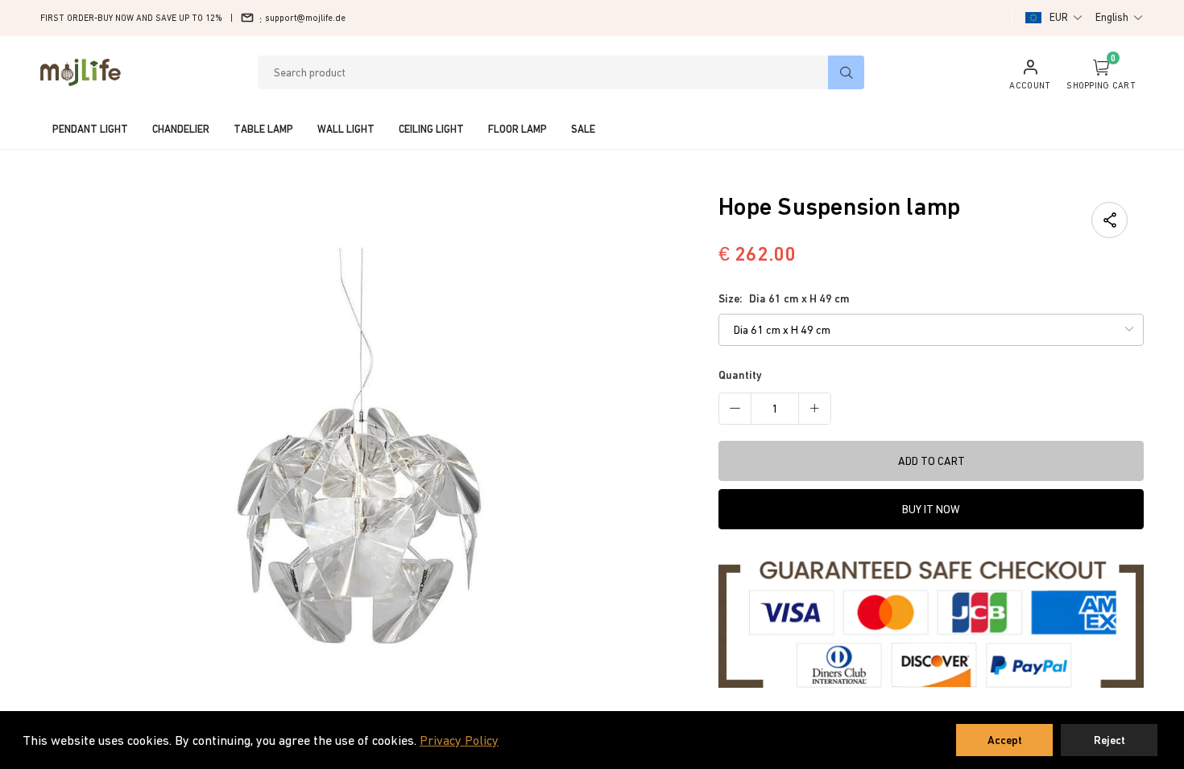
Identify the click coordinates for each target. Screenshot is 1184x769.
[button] (1066, 18)
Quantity (740, 374)
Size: (784, 298)
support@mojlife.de (305, 18)
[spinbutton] (774, 409)
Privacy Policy (459, 740)
